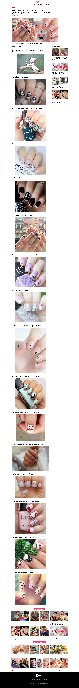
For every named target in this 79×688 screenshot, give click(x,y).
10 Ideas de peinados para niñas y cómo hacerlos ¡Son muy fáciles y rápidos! (59, 58)
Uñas (13, 7)
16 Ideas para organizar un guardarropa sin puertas (58, 86)
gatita (29, 502)
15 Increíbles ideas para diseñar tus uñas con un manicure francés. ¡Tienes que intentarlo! (59, 101)
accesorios (41, 48)
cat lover (18, 48)
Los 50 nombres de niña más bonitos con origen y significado (59, 73)
